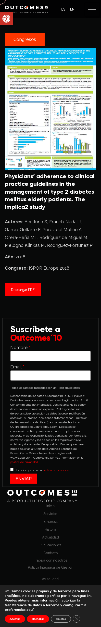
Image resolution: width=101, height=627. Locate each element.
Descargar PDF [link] (23, 290)
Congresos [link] (24, 39)
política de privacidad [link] (24, 462)
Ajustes (61, 619)
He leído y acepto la (43, 470)
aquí (30, 609)
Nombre (20, 347)
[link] (6, 18)
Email (17, 367)
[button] (92, 9)
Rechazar (38, 619)
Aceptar (15, 619)
